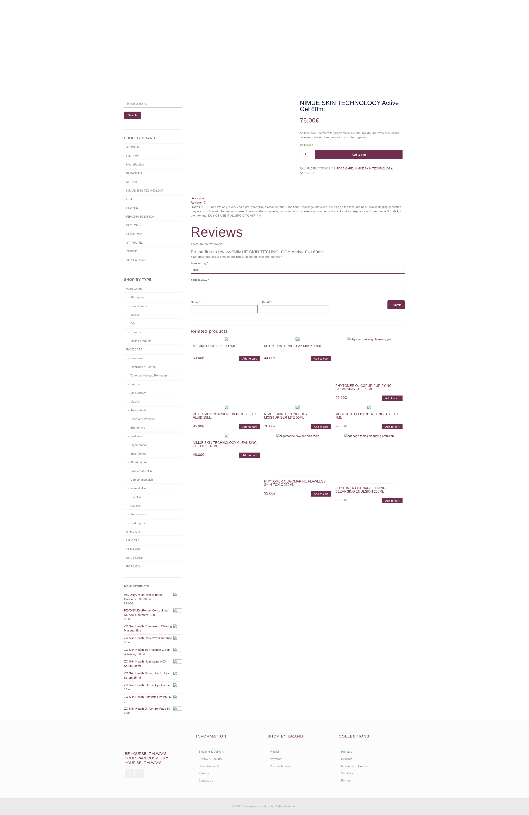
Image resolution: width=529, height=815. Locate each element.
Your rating (199, 263)
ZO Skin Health (136, 260)
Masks (134, 314)
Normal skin (138, 488)
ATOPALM (133, 147)
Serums (135, 384)
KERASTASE (134, 173)
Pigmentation (139, 445)
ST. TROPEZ (134, 242)
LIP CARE (132, 540)
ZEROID (131, 251)
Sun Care (347, 773)
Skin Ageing (138, 453)
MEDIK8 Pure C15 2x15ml (214, 346)
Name (195, 302)
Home (220, 64)
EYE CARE (133, 531)
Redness (136, 436)
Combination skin (141, 479)
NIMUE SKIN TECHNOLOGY (373, 168)
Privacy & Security (210, 758)
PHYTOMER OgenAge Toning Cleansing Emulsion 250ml (360, 489)
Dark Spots (137, 523)
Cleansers (137, 358)
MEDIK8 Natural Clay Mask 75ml (293, 346)
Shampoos (137, 297)
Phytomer (276, 758)
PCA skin (132, 208)
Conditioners (138, 306)
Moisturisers (138, 392)
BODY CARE (134, 557)
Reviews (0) (198, 202)
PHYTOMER (134, 225)
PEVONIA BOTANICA (140, 216)
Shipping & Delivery (211, 751)
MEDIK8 (131, 181)
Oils (132, 323)
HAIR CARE (134, 288)
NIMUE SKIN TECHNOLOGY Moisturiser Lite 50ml (286, 415)
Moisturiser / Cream (354, 766)
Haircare (346, 751)
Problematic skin (141, 471)
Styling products (140, 340)
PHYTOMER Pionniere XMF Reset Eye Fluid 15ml (226, 415)
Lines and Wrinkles (142, 419)
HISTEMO (132, 155)
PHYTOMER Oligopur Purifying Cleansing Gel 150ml (363, 387)
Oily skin (135, 505)
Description (198, 198)
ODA (129, 199)
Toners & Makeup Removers (149, 375)
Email (267, 302)
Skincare (347, 758)
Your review (200, 279)
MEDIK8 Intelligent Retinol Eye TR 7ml (366, 415)
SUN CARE (133, 549)
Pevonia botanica (281, 766)
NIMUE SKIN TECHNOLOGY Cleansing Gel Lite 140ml (225, 444)
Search (132, 115)
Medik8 (274, 751)
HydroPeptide (135, 164)
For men (346, 780)
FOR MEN (133, 566)
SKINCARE (239, 64)
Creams (135, 332)
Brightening (137, 427)
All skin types (138, 462)
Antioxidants (138, 410)
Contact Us (206, 780)
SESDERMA (134, 234)
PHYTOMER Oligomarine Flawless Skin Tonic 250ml (295, 483)
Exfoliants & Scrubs (143, 366)
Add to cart (359, 154)
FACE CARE (345, 168)
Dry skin (135, 497)
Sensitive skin (139, 514)
